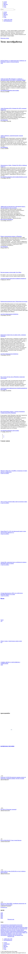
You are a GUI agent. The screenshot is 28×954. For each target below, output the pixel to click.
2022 (2, 918)
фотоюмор (15, 927)
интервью (6, 931)
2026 (2, 912)
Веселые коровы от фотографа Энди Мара (11, 272)
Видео (5, 3)
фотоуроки (3, 219)
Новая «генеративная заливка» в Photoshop (11, 236)
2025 (2, 914)
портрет (2, 388)
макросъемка (9, 932)
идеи (14, 932)
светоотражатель (5, 924)
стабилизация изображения (16, 931)
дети (18, 924)
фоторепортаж (23, 928)
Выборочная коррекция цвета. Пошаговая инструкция (14, 301)
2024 (2, 915)
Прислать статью (5, 38)
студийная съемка (5, 926)
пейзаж (2, 931)
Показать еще (11, 919)
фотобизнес (4, 930)
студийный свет (11, 935)
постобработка (4, 90)
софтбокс (9, 933)
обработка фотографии (13, 90)
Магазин (5, 4)
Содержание (6, 943)
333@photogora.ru (7, 20)
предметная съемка (22, 927)
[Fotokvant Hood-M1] (14, 710)
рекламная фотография (13, 278)
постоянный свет (19, 935)
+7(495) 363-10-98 (7, 19)
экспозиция (4, 935)
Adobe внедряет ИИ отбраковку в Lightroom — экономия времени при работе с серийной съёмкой (13, 79)
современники (4, 278)
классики (9, 930)
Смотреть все (4, 907)
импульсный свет (15, 928)
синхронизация (13, 924)
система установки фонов (17, 930)
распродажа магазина (7, 746)
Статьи (5, 1)
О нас (4, 7)
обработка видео (23, 176)
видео (20, 924)
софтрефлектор (4, 927)
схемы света (15, 933)
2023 (2, 916)
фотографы (12, 926)
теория (20, 933)
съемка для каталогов (6, 928)
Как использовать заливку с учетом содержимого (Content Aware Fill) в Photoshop (13, 412)
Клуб (4, 5)
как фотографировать (6, 314)
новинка (10, 927)
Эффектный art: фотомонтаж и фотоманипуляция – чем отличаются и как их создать (13, 207)
